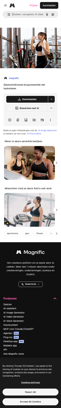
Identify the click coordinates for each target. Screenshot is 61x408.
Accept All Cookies (30, 401)
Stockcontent (10, 324)
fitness (39, 233)
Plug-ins (10, 337)
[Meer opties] (50, 120)
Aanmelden (49, 5)
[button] (30, 284)
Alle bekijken (35, 141)
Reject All (30, 392)
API (5, 349)
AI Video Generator (13, 316)
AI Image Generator (47, 130)
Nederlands (30, 284)
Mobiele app (10, 345)
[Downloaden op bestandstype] (51, 99)
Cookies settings (30, 382)
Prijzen (34, 5)
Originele (22, 29)
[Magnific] (30, 253)
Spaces (7, 304)
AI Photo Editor (34, 133)
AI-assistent (9, 308)
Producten (10, 298)
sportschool (12, 233)
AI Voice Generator (13, 320)
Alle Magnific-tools (13, 353)
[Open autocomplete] (7, 14)
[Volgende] (57, 163)
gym (27, 233)
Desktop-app (13, 341)
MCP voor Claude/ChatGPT (18, 329)
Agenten (10, 333)
